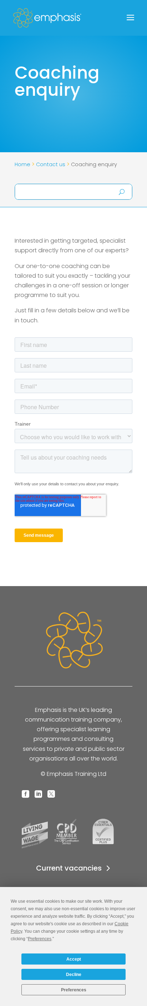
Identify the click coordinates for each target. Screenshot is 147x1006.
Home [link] (22, 164)
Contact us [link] (50, 164)
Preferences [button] (39, 938)
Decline (73, 974)
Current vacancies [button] (69, 868)
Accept (73, 959)
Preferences (73, 989)
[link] (60, 18)
